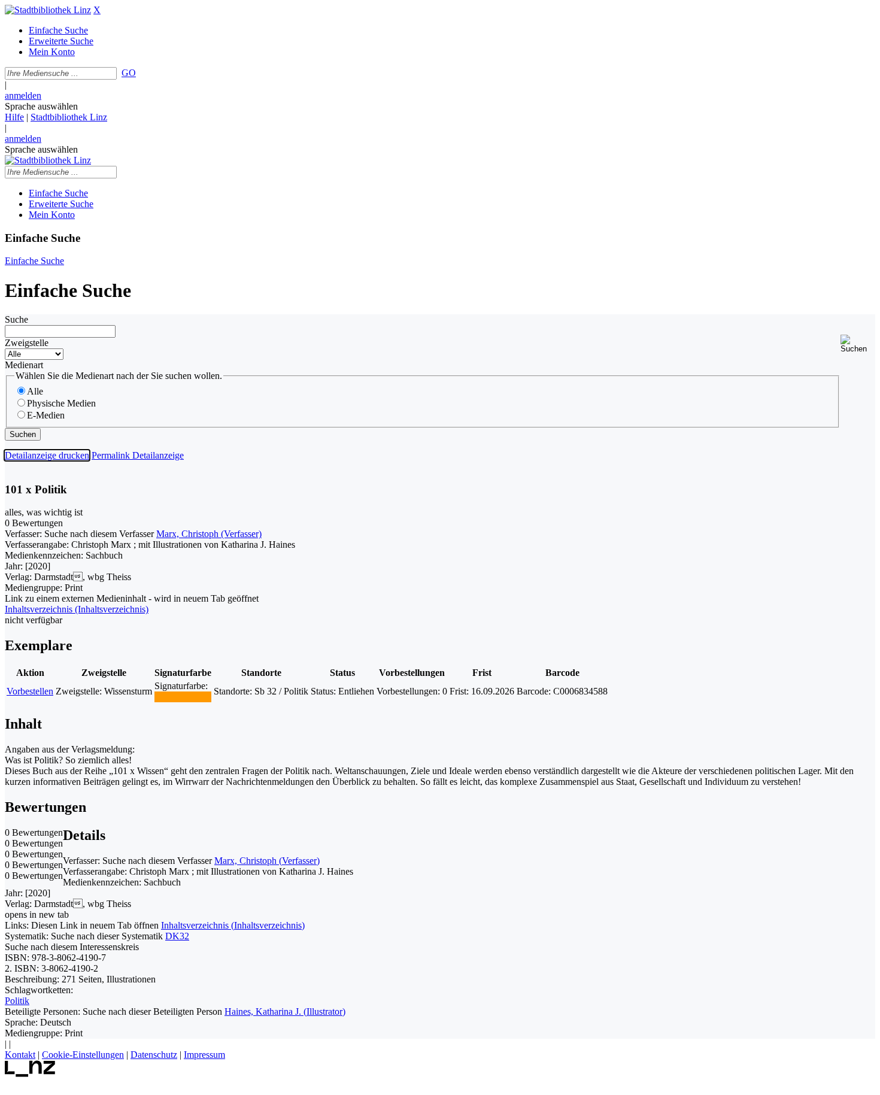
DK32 (177, 936)
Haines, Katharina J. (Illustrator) (284, 1011)
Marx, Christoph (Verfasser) (209, 534)
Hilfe (14, 117)
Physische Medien (61, 403)
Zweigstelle (26, 343)
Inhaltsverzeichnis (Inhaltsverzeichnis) (233, 925)
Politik (17, 1001)
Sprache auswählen (41, 106)
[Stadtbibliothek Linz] (48, 10)
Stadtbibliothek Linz (69, 117)
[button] (857, 344)
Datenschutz (154, 1054)
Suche (16, 319)
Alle (35, 391)
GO (129, 73)
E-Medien (46, 415)
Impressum (204, 1054)
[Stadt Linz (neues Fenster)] (30, 1074)
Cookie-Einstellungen (83, 1054)
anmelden (23, 95)
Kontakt (20, 1054)
